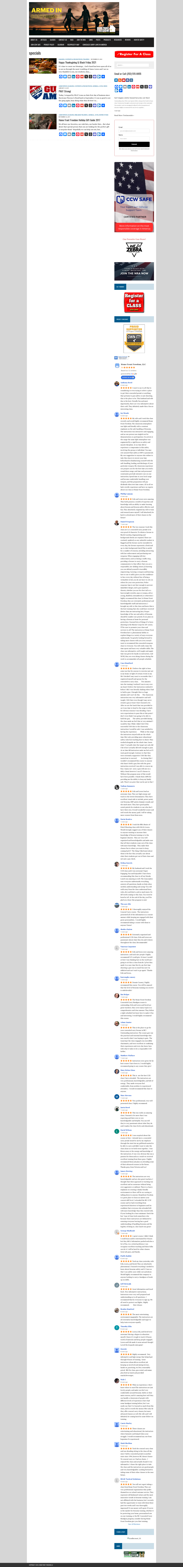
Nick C (123, 1379)
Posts (98, 40)
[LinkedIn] (116, 80)
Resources (118, 40)
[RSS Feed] (120, 80)
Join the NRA (81, 40)
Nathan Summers (128, 786)
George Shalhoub (128, 1231)
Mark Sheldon (126, 1443)
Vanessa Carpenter (128, 946)
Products (107, 40)
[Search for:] (132, 65)
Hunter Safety (139, 40)
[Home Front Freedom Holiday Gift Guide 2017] (43, 128)
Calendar (61, 44)
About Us (34, 40)
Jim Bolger (125, 994)
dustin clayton (126, 929)
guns (101, 86)
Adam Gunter (126, 1022)
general (96, 86)
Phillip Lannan (127, 494)
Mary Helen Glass (128, 1070)
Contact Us (63, 40)
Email (116, 74)
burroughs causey (128, 977)
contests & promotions (73, 59)
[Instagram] (131, 80)
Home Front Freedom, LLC (133, 364)
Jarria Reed (125, 1107)
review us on (127, 377)
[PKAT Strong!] (43, 99)
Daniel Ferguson (127, 522)
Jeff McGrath (126, 1284)
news (105, 86)
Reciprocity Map (73, 44)
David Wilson (126, 1130)
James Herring (126, 1171)
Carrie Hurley (126, 1423)
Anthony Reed (126, 382)
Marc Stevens (126, 1095)
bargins (61, 59)
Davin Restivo (126, 819)
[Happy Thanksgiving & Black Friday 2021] (43, 72)
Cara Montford (127, 663)
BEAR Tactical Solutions (131, 1479)
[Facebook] (127, 80)
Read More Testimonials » (124, 115)
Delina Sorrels (126, 863)
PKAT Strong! (65, 91)
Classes (52, 40)
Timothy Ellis (126, 1326)
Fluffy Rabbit (126, 1256)
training (86, 59)
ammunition (63, 86)
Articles (44, 40)
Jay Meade (125, 413)
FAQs (71, 40)
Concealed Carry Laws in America (95, 44)
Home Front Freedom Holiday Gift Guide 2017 (79, 120)
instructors (103, 115)
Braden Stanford (127, 1309)
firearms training (81, 115)
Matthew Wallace (128, 1055)
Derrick (124, 1349)
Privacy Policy (49, 44)
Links (91, 40)
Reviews (128, 40)
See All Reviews (134, 1524)
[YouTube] (123, 80)
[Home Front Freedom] (91, 18)
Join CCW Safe (35, 44)
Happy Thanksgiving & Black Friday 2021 (77, 62)
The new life (126, 904)
